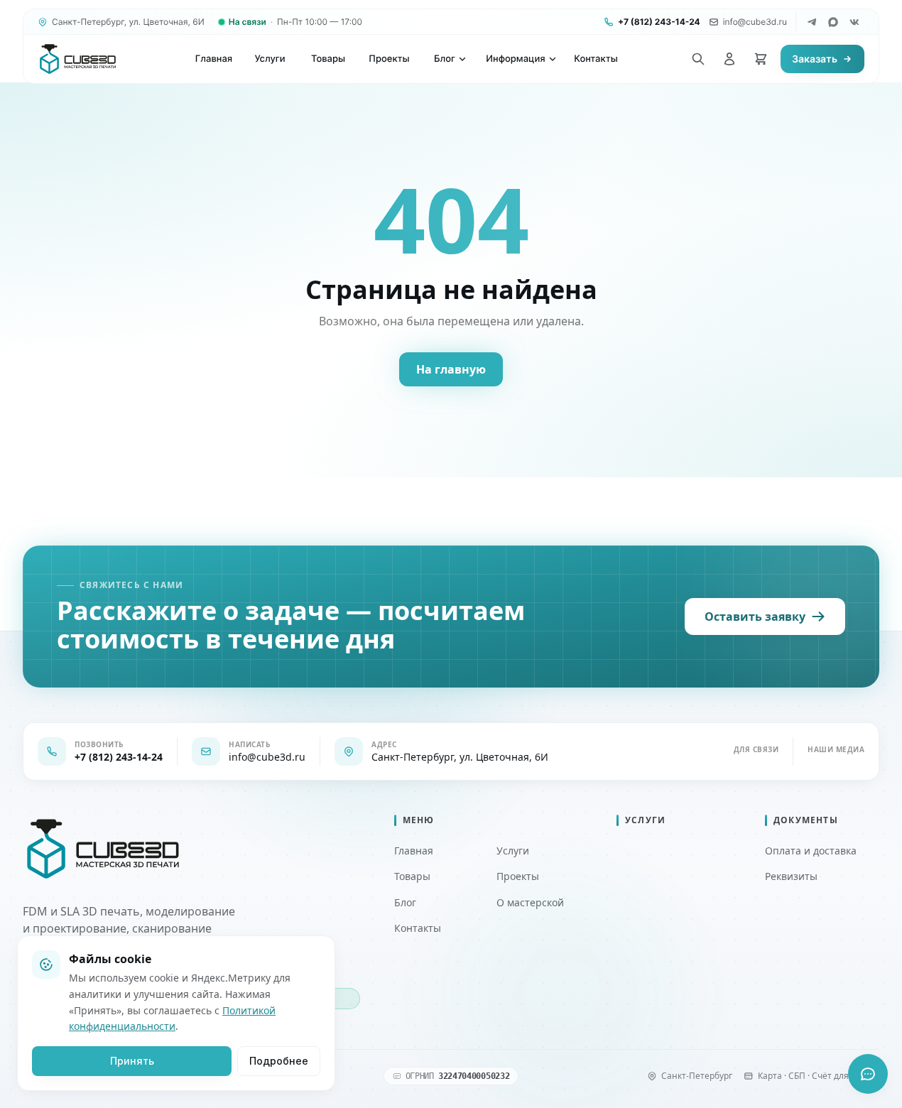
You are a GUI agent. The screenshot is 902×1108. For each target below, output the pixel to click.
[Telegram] (812, 22)
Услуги (512, 850)
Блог (405, 902)
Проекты (517, 876)
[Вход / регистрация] (729, 59)
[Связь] (868, 1074)
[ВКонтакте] (854, 22)
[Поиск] (698, 59)
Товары (412, 876)
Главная (413, 850)
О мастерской (530, 902)
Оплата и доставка (811, 850)
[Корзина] (760, 59)
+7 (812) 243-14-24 (659, 21)
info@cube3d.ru (755, 21)
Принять (132, 1061)
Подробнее (278, 1061)
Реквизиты (791, 876)
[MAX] (833, 22)
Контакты (417, 928)
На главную (451, 369)
